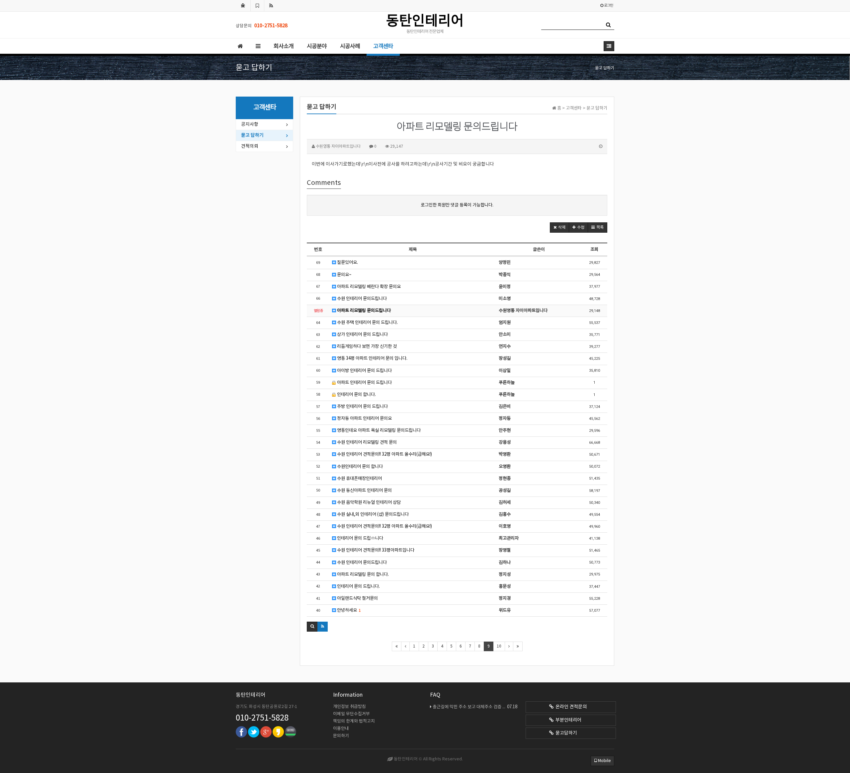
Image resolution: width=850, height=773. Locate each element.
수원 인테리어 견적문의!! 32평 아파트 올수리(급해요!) (384, 454)
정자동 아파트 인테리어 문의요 (364, 418)
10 (499, 646)
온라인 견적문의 (570, 707)
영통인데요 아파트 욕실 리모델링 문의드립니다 (378, 430)
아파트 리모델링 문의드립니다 (363, 310)
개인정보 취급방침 (349, 706)
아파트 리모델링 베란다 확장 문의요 (368, 286)
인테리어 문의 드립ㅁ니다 (359, 538)
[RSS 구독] (271, 5)
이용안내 (341, 728)
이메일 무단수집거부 (351, 714)
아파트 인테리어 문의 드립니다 (364, 382)
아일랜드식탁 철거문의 (357, 598)
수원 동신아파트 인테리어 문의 (364, 490)
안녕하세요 (348, 610)
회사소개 (284, 46)
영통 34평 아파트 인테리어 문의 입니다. (371, 358)
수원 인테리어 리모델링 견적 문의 (366, 442)
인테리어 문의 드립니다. (358, 586)
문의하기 (341, 736)
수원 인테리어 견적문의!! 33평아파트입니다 (375, 550)
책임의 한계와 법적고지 (354, 721)
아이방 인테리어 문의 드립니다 (364, 370)
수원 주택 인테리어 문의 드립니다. (367, 322)
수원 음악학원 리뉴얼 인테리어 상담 (368, 502)
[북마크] (257, 5)
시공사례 (350, 46)
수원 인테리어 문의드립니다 (361, 298)
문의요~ (343, 274)
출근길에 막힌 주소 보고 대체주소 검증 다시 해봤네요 (475, 707)
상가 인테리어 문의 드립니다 (362, 334)
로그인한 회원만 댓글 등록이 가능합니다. (457, 205)
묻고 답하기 (252, 135)
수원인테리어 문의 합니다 (359, 466)
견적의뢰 (249, 146)
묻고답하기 (565, 733)
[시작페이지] (243, 5)
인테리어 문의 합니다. (356, 394)
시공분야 (317, 46)
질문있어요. (347, 262)
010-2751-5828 (262, 718)
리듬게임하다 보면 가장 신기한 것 (366, 346)
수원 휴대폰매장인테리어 (359, 478)
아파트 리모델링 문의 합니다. (362, 574)
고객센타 (383, 46)
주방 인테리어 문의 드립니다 (362, 406)
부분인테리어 (567, 720)
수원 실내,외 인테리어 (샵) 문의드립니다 (372, 514)
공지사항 (249, 124)
